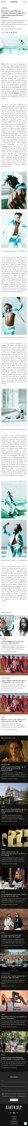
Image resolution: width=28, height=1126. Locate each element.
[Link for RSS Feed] (17, 1113)
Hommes (4, 8)
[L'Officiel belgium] (14, 2)
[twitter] (11, 32)
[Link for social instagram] (14, 1113)
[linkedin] (9, 32)
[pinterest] (7, 32)
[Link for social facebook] (11, 1113)
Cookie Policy (14, 1123)
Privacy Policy (22, 1096)
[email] (2, 32)
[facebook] (5, 32)
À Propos (14, 1116)
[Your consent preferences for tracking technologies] (25, 1123)
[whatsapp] (14, 32)
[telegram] (16, 32)
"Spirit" (3, 98)
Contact (14, 1119)
